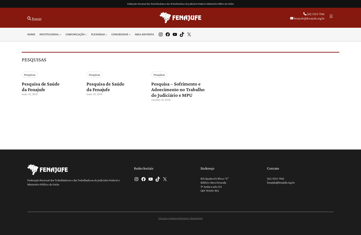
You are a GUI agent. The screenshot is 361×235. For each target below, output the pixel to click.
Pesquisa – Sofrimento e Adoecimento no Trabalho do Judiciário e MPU (178, 89)
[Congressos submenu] (130, 34)
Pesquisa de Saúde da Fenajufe (40, 86)
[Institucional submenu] (60, 34)
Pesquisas (29, 74)
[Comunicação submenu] (86, 34)
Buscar (36, 18)
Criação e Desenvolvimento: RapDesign (180, 218)
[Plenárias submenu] (106, 34)
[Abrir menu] (331, 16)
